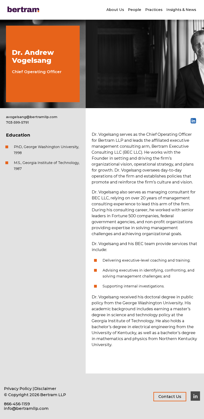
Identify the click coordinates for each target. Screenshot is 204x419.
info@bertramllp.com (26, 408)
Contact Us (169, 396)
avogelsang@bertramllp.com (31, 117)
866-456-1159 (17, 404)
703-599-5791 (17, 122)
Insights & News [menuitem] (181, 10)
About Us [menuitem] (115, 10)
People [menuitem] (134, 10)
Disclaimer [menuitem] (45, 388)
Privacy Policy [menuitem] (18, 388)
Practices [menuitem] (153, 10)
